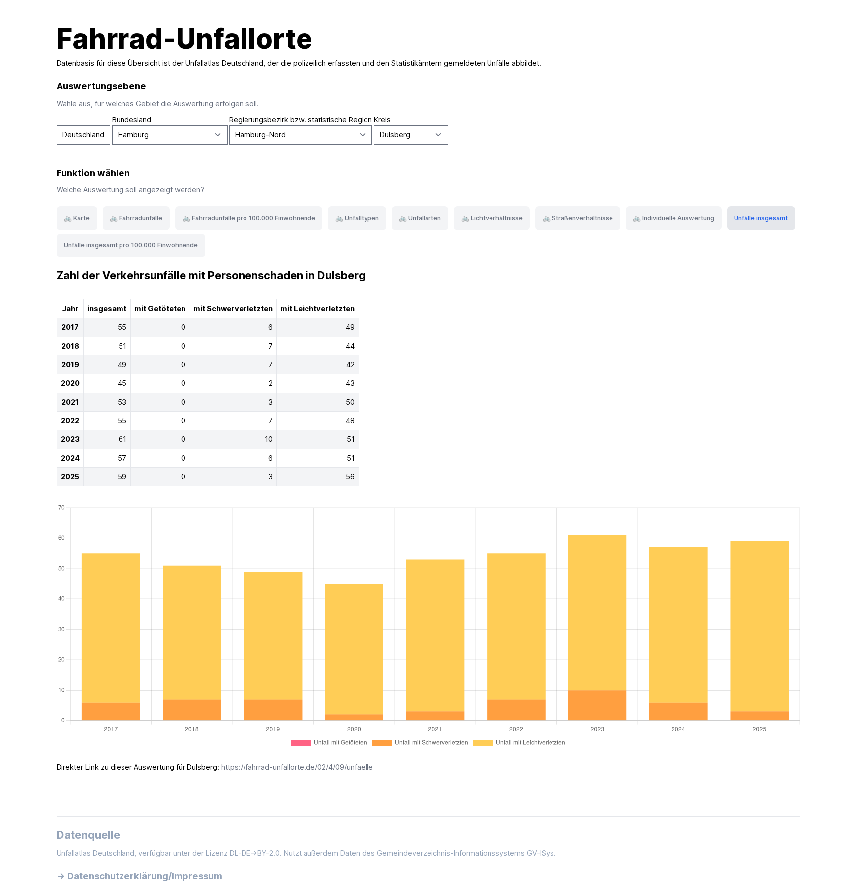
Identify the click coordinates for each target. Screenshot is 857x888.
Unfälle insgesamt (761, 218)
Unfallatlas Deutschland (224, 63)
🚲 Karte (77, 218)
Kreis (382, 120)
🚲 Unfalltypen (357, 218)
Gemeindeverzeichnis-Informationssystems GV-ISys (465, 853)
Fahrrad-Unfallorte (184, 38)
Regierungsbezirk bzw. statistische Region (300, 120)
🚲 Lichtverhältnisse (492, 218)
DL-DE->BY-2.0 (255, 853)
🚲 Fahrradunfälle (136, 218)
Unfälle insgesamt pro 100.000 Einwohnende (131, 245)
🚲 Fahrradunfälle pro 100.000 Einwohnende (249, 218)
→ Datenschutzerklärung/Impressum (139, 875)
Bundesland (131, 120)
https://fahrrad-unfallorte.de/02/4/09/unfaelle (297, 767)
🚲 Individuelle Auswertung (673, 218)
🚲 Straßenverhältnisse (578, 218)
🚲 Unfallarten (420, 218)
